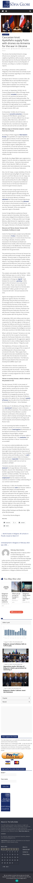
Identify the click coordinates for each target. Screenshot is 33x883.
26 (17, 860)
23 (10, 860)
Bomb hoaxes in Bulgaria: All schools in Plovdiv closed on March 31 (14, 535)
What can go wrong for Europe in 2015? (16, 596)
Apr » (7, 866)
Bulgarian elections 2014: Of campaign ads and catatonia (5, 598)
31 (12, 863)
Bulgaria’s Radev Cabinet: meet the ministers (14, 691)
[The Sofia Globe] (2, 11)
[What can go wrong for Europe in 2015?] (16, 582)
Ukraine (4, 50)
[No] (31, 878)
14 (4, 857)
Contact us (25, 852)
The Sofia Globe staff (17, 642)
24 (12, 860)
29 (7, 863)
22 (7, 860)
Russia (28, 48)
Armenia (25, 48)
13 (2, 857)
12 (17, 854)
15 (7, 857)
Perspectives (5, 34)
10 (12, 854)
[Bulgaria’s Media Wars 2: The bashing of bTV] (27, 582)
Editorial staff (26, 849)
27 (2, 863)
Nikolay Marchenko (16, 48)
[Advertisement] (16, 719)
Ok (17, 880)
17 (12, 857)
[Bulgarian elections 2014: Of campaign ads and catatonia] (6, 582)
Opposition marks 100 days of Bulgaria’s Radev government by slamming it (14, 668)
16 (10, 857)
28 (4, 863)
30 (10, 863)
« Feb (4, 866)
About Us (25, 847)
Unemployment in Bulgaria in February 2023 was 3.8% (15, 544)
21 (4, 860)
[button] (16, 622)
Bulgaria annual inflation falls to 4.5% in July (14, 645)
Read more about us (24, 831)
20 (2, 860)
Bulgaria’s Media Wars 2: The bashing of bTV (26, 597)
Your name (4, 779)
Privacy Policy (26, 854)
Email (3, 772)
